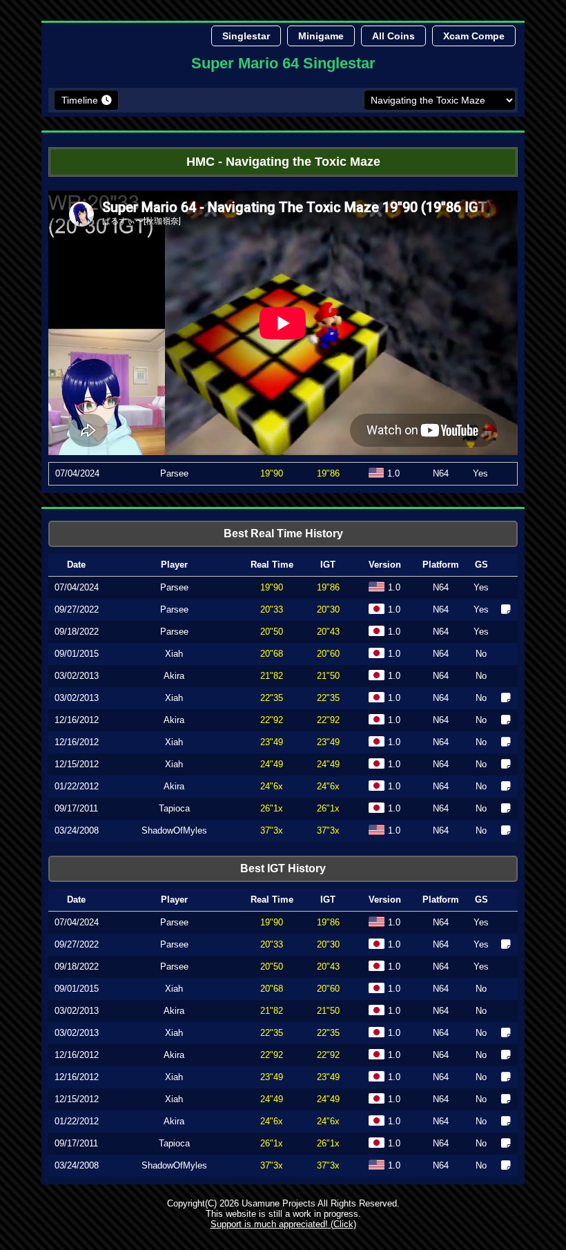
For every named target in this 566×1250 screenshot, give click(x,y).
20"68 (271, 653)
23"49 (271, 742)
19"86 (328, 922)
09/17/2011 (76, 808)
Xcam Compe (474, 35)
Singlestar (246, 35)
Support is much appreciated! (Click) (283, 1224)
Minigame (321, 35)
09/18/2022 (77, 631)
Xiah (174, 653)
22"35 (271, 698)
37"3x (271, 830)
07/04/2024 (77, 473)
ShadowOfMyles (174, 830)
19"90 (271, 473)
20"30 (328, 944)
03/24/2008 (77, 830)
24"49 (271, 764)
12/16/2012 (77, 720)
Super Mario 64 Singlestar (283, 63)
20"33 (271, 609)
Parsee (174, 473)
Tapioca (174, 808)
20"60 (328, 988)
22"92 (271, 720)
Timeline (79, 100)
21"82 (271, 676)
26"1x (271, 808)
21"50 (328, 1011)
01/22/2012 (77, 786)
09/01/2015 (77, 653)
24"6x (271, 786)
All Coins (393, 35)
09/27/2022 (77, 609)
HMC (200, 162)
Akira (174, 676)
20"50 (271, 631)
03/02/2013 (77, 676)
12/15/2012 (77, 764)
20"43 (328, 966)
